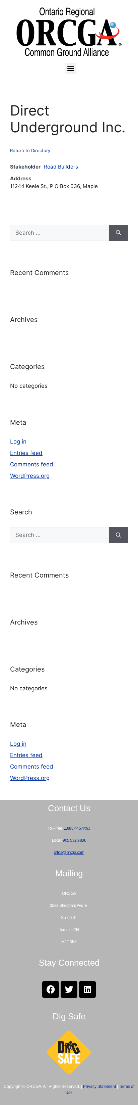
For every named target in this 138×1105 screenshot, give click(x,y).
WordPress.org (30, 475)
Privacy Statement (99, 1086)
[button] (70, 68)
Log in (18, 441)
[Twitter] (69, 989)
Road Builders (61, 167)
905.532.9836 (74, 840)
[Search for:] (59, 233)
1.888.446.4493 (77, 828)
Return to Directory (30, 150)
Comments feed (31, 464)
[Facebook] (50, 989)
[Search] (118, 233)
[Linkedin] (87, 989)
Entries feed (26, 453)
